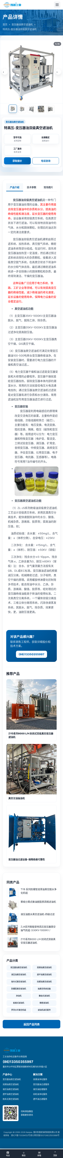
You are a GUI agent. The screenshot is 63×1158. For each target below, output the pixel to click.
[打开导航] (57, 5)
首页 (5, 24)
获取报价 (17, 160)
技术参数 (31, 187)
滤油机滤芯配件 (44, 1010)
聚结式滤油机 (44, 996)
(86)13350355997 (31, 654)
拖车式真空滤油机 (18, 981)
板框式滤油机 (18, 1003)
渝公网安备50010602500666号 (44, 1135)
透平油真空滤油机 (44, 974)
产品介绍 (14, 187)
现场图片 (48, 187)
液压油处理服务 (40, 1089)
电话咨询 (45, 160)
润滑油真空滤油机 (44, 967)
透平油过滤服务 (40, 1099)
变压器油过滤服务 (41, 1084)
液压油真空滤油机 (18, 974)
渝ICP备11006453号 (20, 1135)
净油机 (19, 996)
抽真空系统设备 (44, 989)
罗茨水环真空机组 (18, 1010)
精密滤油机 (44, 1003)
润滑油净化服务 (40, 1079)
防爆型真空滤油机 (18, 989)
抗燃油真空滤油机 (44, 981)
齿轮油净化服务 (40, 1094)
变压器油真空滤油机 (22, 24)
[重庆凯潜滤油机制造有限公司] (13, 5)
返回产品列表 (32, 1024)
